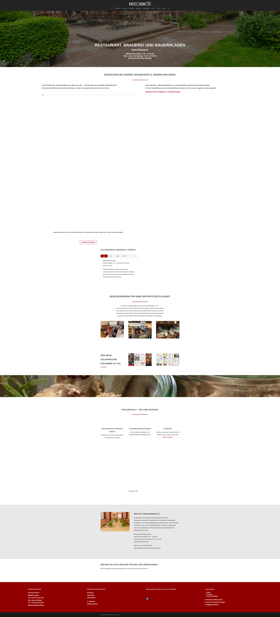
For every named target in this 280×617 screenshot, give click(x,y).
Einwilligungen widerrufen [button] (212, 605)
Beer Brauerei (131, 8)
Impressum (209, 594)
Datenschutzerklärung (212, 596)
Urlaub (152, 8)
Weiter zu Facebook (168, 437)
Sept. (104, 256)
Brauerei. (169, 74)
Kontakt (164, 8)
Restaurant (125, 8)
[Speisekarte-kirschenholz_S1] (88, 95)
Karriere (159, 8)
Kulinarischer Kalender (140, 429)
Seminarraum (118, 8)
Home (112, 8)
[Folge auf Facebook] (147, 599)
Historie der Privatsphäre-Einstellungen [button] (215, 602)
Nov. (118, 256)
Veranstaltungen (146, 8)
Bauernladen (138, 8)
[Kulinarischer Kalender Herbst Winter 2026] (140, 359)
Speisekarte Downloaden (88, 242)
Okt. (111, 256)
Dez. (124, 256)
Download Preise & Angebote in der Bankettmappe (162, 91)
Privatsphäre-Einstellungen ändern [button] (214, 599)
